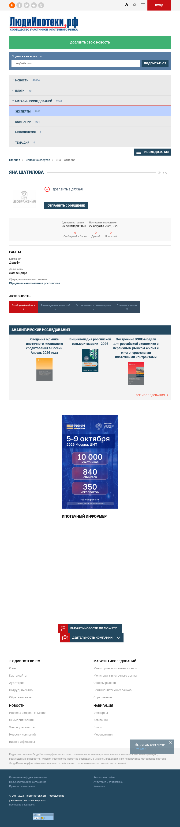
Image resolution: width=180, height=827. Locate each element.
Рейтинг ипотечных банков (112, 690)
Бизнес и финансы (22, 742)
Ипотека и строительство (27, 712)
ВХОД (159, 5)
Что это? (140, 749)
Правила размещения (21, 786)
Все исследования (150, 395)
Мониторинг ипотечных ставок (115, 668)
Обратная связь (20, 697)
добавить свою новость (90, 42)
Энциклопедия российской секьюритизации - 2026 (90, 341)
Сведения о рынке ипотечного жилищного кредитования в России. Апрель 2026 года (44, 346)
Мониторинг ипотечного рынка (115, 675)
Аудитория (16, 683)
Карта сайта (17, 675)
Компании (101, 720)
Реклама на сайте (104, 777)
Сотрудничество (21, 690)
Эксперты (101, 712)
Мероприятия (103, 734)
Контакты (99, 786)
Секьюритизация (21, 720)
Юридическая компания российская (34, 283)
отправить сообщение (66, 205)
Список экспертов (38, 160)
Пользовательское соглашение (27, 781)
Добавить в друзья (68, 189)
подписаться (155, 63)
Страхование (103, 697)
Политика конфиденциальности (28, 777)
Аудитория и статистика (108, 781)
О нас (13, 668)
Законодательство (22, 727)
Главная (14, 160)
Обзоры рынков (105, 683)
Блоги (97, 727)
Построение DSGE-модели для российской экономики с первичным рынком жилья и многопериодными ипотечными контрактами (136, 348)
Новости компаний (22, 734)
